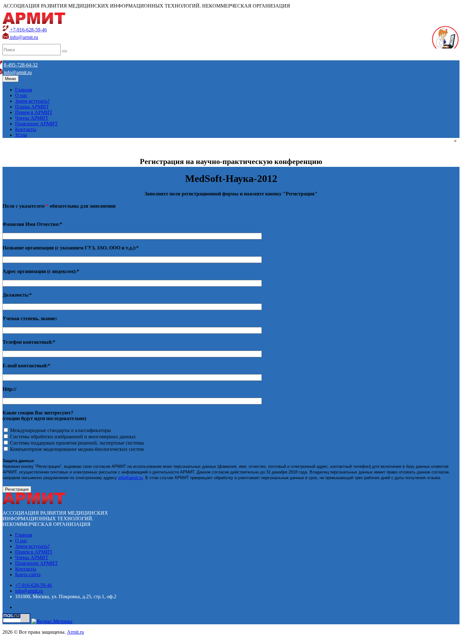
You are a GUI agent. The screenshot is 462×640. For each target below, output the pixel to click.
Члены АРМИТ (31, 118)
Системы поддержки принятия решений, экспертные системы (76, 443)
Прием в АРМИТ (33, 112)
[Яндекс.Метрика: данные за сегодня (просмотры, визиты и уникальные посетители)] (51, 621)
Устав (21, 135)
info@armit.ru (23, 37)
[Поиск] (64, 51)
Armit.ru (75, 632)
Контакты (25, 129)
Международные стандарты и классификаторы (60, 430)
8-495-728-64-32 (21, 65)
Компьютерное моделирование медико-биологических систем (76, 449)
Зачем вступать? (32, 101)
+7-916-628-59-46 (28, 29)
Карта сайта (28, 574)
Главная (23, 89)
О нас (21, 95)
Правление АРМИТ (36, 123)
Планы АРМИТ (32, 106)
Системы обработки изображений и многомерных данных (72, 436)
